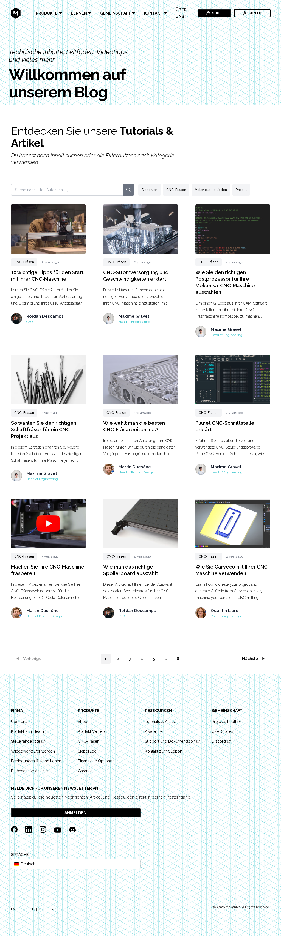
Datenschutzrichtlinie (29, 771)
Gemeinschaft (115, 13)
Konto (255, 13)
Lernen (79, 13)
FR (23, 909)
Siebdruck (150, 190)
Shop (217, 13)
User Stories (222, 731)
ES (51, 909)
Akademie (153, 731)
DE (32, 909)
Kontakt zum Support (163, 751)
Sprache (20, 854)
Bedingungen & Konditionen (36, 761)
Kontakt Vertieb (91, 731)
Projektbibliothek (226, 721)
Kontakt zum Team (27, 731)
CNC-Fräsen (176, 190)
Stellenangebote (25, 741)
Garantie (85, 771)
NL (41, 909)
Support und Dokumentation (170, 741)
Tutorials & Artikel (160, 721)
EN (13, 909)
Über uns (181, 13)
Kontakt (153, 13)
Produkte (47, 13)
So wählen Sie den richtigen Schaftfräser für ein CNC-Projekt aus (43, 429)
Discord (219, 741)
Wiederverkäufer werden (33, 751)
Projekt (241, 190)
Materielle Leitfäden (211, 190)
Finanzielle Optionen (96, 761)
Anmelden (75, 813)
